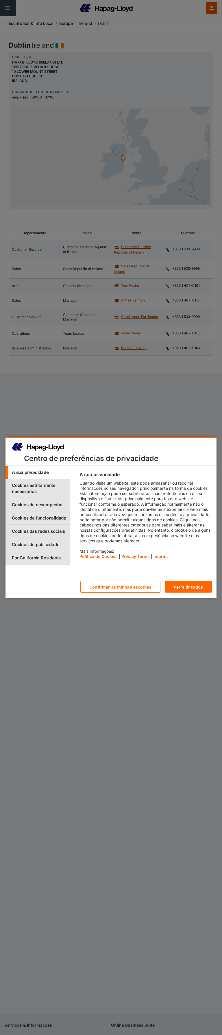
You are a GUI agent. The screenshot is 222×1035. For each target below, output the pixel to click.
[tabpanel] (145, 517)
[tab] (37, 472)
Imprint (160, 556)
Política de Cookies (98, 556)
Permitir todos (188, 586)
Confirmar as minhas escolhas (120, 586)
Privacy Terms (135, 556)
